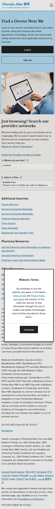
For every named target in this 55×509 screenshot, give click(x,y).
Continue (29, 329)
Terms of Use (19, 295)
